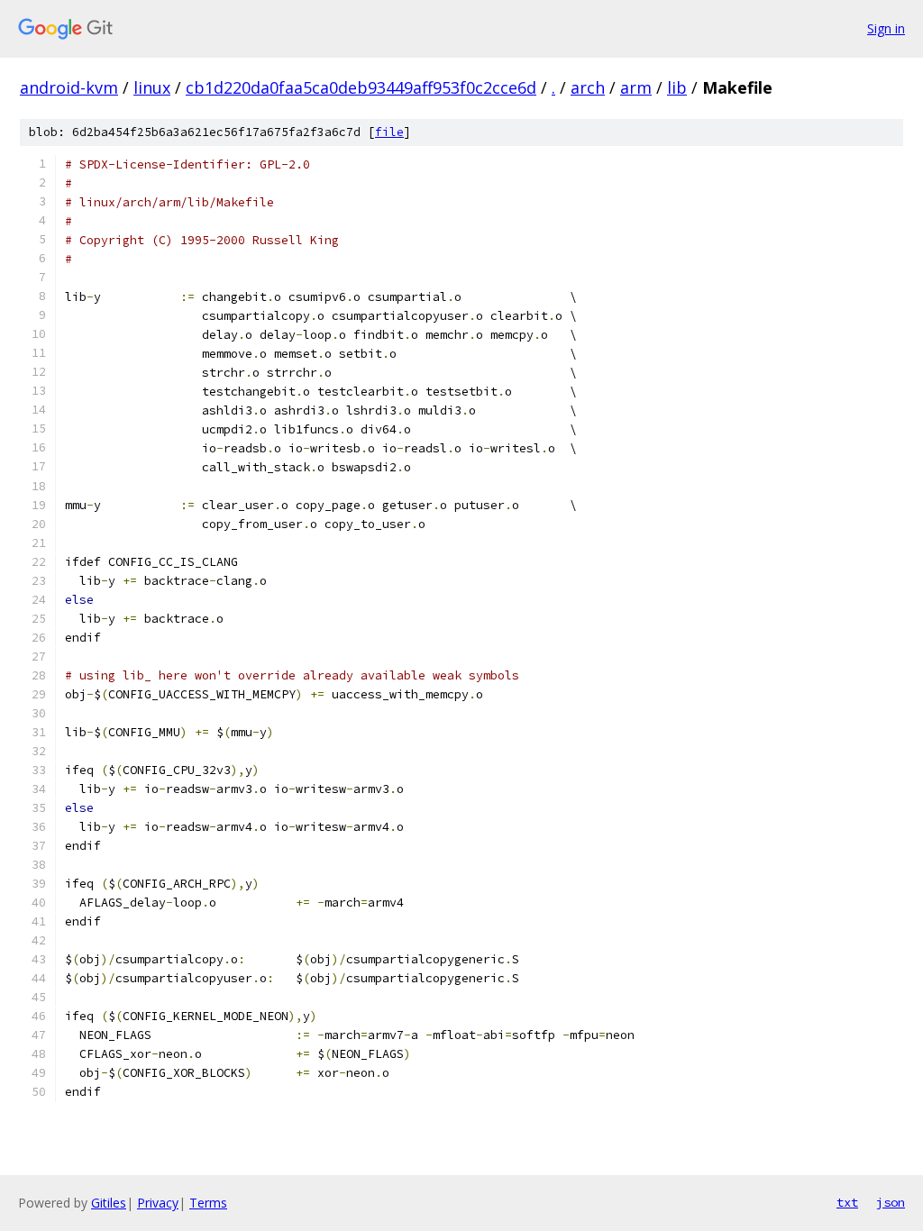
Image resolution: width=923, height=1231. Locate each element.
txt (847, 1202)
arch (588, 87)
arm (636, 87)
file (389, 132)
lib (677, 87)
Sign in (886, 28)
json (890, 1202)
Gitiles (108, 1202)
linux (151, 87)
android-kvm (69, 87)
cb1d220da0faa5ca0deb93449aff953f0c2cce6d (361, 87)
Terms (208, 1202)
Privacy (157, 1202)
